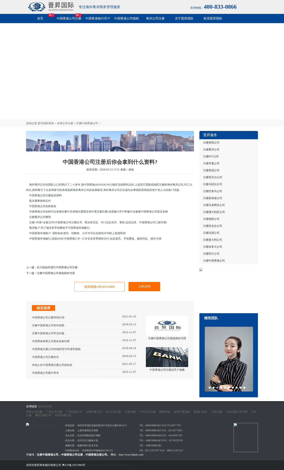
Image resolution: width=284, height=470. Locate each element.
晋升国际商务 (46, 123)
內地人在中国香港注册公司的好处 (52, 365)
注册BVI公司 (211, 156)
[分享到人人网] (61, 255)
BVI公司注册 (113, 411)
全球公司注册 (65, 123)
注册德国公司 (211, 219)
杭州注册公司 (63, 415)
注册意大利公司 (212, 239)
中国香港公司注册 (69, 18)
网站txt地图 (92, 465)
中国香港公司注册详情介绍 (48, 317)
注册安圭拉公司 (212, 225)
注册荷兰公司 (211, 253)
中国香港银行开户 (97, 18)
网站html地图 (122, 465)
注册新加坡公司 (212, 198)
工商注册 (216, 411)
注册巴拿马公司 (212, 191)
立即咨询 (144, 286)
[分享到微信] (30, 255)
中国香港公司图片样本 (45, 372)
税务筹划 (164, 411)
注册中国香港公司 (87, 123)
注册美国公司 (211, 170)
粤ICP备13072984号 (73, 465)
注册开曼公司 (211, 163)
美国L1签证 (200, 411)
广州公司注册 (54, 411)
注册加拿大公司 (212, 246)
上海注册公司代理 (236, 411)
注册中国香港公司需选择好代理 (56, 273)
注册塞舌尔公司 (212, 177)
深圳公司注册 (34, 411)
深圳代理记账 (182, 411)
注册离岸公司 (211, 149)
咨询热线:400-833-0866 (99, 286)
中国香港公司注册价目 (45, 357)
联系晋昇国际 (213, 18)
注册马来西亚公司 (214, 205)
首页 (40, 18)
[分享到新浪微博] (38, 255)
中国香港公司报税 (126, 18)
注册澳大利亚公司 (214, 212)
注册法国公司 (211, 232)
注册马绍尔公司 (212, 184)
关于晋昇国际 (184, 18)
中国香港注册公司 (96, 454)
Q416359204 (45, 406)
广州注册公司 (74, 411)
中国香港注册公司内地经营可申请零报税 (56, 349)
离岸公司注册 (155, 18)
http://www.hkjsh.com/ (131, 454)
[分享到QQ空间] (45, 255)
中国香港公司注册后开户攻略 (167, 369)
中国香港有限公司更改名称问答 (51, 341)
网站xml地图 (106, 465)
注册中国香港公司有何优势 (48, 325)
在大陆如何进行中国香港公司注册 (57, 267)
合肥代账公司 (94, 411)
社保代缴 (130, 411)
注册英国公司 (211, 142)
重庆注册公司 (43, 415)
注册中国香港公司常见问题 (48, 333)
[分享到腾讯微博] (53, 255)
